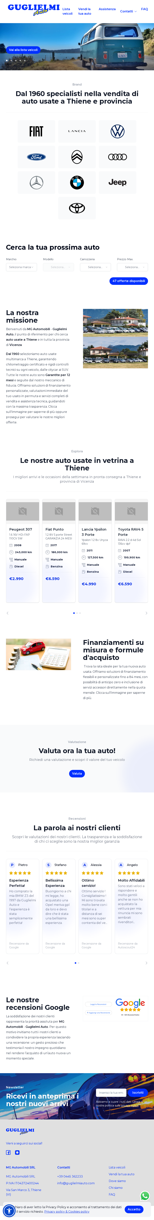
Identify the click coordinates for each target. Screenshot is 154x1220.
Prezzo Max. (125, 259)
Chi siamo (116, 1188)
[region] (77, 557)
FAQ (144, 9)
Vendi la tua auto (84, 11)
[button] (9, 1210)
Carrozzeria (87, 259)
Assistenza (107, 9)
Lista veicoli (67, 11)
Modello (48, 259)
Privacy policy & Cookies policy (66, 1211)
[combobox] (21, 267)
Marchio (11, 259)
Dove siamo (117, 1181)
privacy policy (130, 1105)
